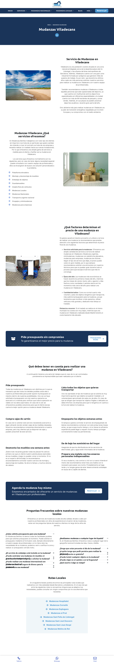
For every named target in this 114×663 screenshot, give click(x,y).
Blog (80, 11)
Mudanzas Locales (64, 11)
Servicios (21, 11)
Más (88, 11)
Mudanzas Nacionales (40, 11)
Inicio (10, 11)
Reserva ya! (102, 11)
